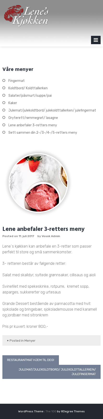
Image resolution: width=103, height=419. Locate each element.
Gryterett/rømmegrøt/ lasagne (33, 118)
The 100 (51, 411)
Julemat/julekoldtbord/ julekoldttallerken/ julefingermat (52, 110)
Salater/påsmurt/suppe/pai (30, 96)
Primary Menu (96, 41)
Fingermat (16, 81)
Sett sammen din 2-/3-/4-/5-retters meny (42, 133)
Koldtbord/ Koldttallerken (28, 88)
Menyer (29, 340)
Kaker (12, 103)
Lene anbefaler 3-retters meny (32, 125)
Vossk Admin (51, 236)
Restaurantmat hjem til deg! (30, 360)
